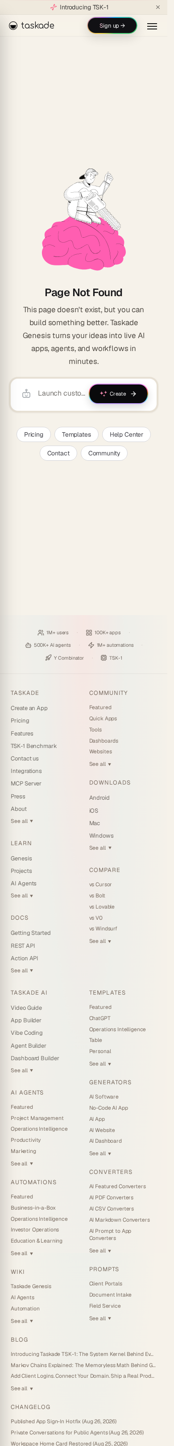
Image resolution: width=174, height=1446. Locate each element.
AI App (97, 1119)
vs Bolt (97, 895)
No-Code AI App (108, 1107)
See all (22, 821)
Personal (100, 1051)
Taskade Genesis (31, 1286)
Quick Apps (103, 718)
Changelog (30, 1407)
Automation (25, 1308)
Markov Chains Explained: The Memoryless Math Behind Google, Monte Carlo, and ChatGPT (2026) (84, 1365)
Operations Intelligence (39, 1128)
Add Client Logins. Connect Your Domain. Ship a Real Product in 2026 (84, 1376)
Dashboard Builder (35, 1058)
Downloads (110, 782)
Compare (104, 870)
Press (18, 796)
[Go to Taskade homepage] (83, 219)
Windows (101, 835)
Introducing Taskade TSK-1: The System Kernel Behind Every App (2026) (84, 1354)
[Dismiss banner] (158, 7)
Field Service (105, 1306)
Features (22, 733)
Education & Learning (36, 1240)
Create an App (29, 708)
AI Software (104, 1096)
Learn (21, 843)
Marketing (23, 1151)
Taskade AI (29, 992)
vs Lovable (102, 906)
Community (104, 453)
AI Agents (24, 883)
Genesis (21, 858)
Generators (110, 1082)
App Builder (26, 1020)
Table (95, 1040)
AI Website (102, 1130)
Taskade (25, 693)
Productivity (26, 1140)
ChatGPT (100, 1018)
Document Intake (110, 1294)
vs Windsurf (103, 928)
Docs (20, 917)
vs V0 (96, 917)
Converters (111, 1172)
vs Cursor (100, 884)
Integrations (26, 771)
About (19, 809)
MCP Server (26, 783)
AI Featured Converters (117, 1186)
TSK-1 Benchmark (34, 746)
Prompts (104, 1269)
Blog (19, 1339)
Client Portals (105, 1283)
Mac (94, 823)
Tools (95, 729)
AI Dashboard (105, 1140)
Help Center (126, 434)
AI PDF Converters (111, 1197)
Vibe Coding (27, 1033)
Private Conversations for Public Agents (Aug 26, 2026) (77, 1432)
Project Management (37, 1118)
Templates (76, 434)
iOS (94, 810)
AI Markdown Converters (119, 1219)
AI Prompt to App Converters (110, 1234)
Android (99, 797)
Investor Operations (35, 1229)
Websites (100, 751)
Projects (21, 871)
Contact (58, 453)
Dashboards (104, 740)
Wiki (18, 1272)
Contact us (25, 758)
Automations (34, 1182)
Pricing (33, 434)
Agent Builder (28, 1045)
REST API (23, 946)
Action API (24, 958)
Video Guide (26, 1008)
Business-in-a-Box (33, 1207)
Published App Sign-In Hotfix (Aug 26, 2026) (63, 1421)
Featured (100, 707)
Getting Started (31, 933)
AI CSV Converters (111, 1208)
